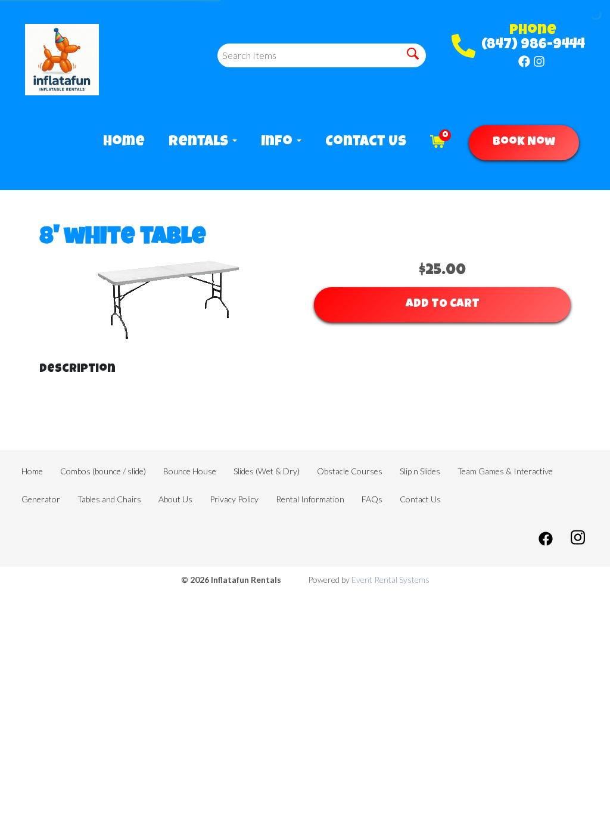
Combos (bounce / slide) (103, 471)
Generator (40, 499)
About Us (175, 499)
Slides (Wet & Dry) (267, 471)
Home (124, 142)
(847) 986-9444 (533, 45)
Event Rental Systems (390, 579)
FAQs (372, 499)
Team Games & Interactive (505, 471)
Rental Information (310, 499)
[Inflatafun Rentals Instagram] (539, 61)
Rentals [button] (200, 142)
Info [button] (278, 142)
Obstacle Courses (349, 471)
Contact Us (365, 142)
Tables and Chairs (109, 499)
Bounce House (189, 471)
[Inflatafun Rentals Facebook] (524, 61)
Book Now (524, 142)
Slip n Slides (420, 471)
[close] (591, 719)
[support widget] (574, 785)
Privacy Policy (234, 499)
